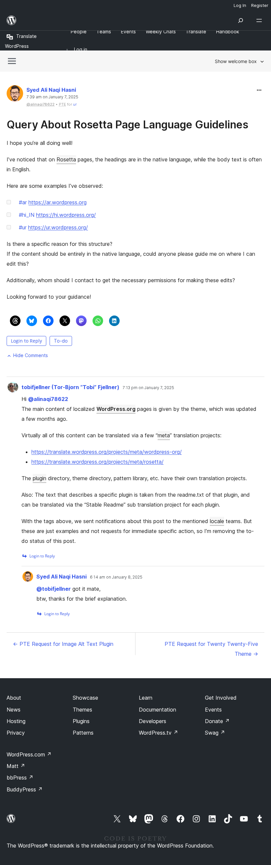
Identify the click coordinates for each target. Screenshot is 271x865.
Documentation (157, 709)
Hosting (16, 721)
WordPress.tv (158, 732)
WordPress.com (29, 754)
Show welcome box (236, 61)
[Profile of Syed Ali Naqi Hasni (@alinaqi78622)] (15, 95)
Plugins (81, 721)
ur (75, 104)
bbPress (20, 777)
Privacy (16, 732)
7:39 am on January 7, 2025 (52, 97)
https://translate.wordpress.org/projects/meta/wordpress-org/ (106, 452)
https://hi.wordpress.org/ (66, 215)
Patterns (83, 732)
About (14, 697)
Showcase (85, 697)
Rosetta (66, 159)
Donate (217, 721)
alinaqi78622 (48, 399)
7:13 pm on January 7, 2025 (148, 387)
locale (217, 521)
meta (164, 435)
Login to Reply (26, 341)
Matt (16, 766)
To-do (61, 341)
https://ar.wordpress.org (57, 202)
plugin (39, 478)
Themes (82, 709)
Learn (145, 697)
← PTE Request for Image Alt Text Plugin (63, 644)
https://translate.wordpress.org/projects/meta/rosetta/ (97, 461)
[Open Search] (240, 20)
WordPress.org (116, 409)
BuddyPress (25, 789)
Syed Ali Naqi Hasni (51, 89)
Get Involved (221, 697)
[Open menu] (260, 20)
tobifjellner (53, 588)
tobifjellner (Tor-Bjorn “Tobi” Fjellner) (70, 387)
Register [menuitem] (259, 5)
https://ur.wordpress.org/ (58, 227)
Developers (152, 721)
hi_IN (26, 215)
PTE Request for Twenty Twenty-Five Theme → (211, 649)
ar (23, 202)
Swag (215, 732)
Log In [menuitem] (240, 5)
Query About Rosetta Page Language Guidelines (127, 124)
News (13, 709)
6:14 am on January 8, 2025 (116, 577)
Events (213, 709)
